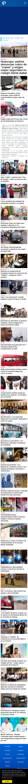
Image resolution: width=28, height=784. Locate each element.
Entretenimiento (20, 758)
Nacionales (20, 754)
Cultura (7, 766)
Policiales (7, 746)
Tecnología (21, 762)
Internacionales (7, 758)
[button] (25, 3)
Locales (7, 754)
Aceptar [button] (7, 781)
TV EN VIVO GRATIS (21, 133)
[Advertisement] (14, 21)
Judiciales (21, 750)
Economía (7, 750)
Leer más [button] (9, 777)
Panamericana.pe (6, 135)
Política (21, 746)
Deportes (7, 762)
